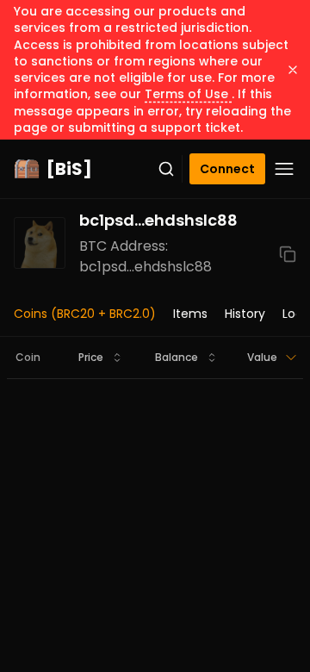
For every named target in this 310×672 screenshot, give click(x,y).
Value (262, 357)
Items (190, 313)
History (245, 313)
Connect (227, 168)
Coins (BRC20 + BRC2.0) (85, 313)
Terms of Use (188, 94)
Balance (176, 357)
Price (90, 357)
